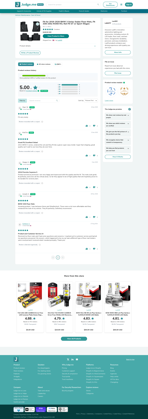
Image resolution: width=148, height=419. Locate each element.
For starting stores (44, 371)
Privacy (83, 414)
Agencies (113, 374)
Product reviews (19, 368)
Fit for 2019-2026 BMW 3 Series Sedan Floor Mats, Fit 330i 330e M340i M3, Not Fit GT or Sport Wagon (69, 23)
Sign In (129, 4)
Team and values (44, 391)
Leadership (42, 393)
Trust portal (66, 377)
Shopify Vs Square (92, 379)
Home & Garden (84, 11)
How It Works (118, 157)
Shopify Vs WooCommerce (95, 374)
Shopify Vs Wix (91, 382)
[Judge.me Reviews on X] (68, 359)
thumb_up (86, 126)
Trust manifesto (67, 379)
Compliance (98, 414)
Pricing (64, 368)
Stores (88, 391)
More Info (118, 52)
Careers (40, 396)
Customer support (68, 371)
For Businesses (110, 4)
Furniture (124, 11)
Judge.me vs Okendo (21, 396)
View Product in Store (56, 36)
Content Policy (107, 414)
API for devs (114, 379)
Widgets (17, 377)
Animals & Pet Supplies (44, 11)
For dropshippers (44, 368)
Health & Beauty (64, 11)
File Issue (117, 73)
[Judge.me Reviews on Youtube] (77, 359)
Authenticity (90, 414)
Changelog (114, 382)
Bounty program (67, 391)
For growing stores (44, 374)
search (98, 4)
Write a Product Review (30, 53)
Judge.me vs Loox (20, 391)
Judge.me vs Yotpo (20, 393)
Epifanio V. (26, 224)
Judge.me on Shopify (93, 368)
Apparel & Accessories (24, 11)
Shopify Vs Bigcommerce (95, 371)
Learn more (109, 100)
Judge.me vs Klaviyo (21, 399)
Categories (90, 393)
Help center (114, 377)
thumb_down (94, 126)
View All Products (74, 339)
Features (17, 374)
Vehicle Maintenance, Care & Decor (28, 15)
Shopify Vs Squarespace (94, 377)
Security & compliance (70, 374)
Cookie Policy (117, 414)
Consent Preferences (128, 414)
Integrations (18, 379)
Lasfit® (59, 40)
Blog (112, 368)
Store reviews (18, 371)
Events (112, 371)
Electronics (104, 11)
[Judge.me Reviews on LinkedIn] (72, 359)
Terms (78, 414)
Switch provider (19, 402)
